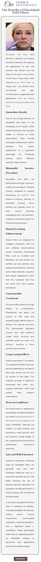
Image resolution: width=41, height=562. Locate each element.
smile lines (25, 82)
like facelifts (23, 195)
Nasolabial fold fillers (17, 54)
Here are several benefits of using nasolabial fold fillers (20, 102)
